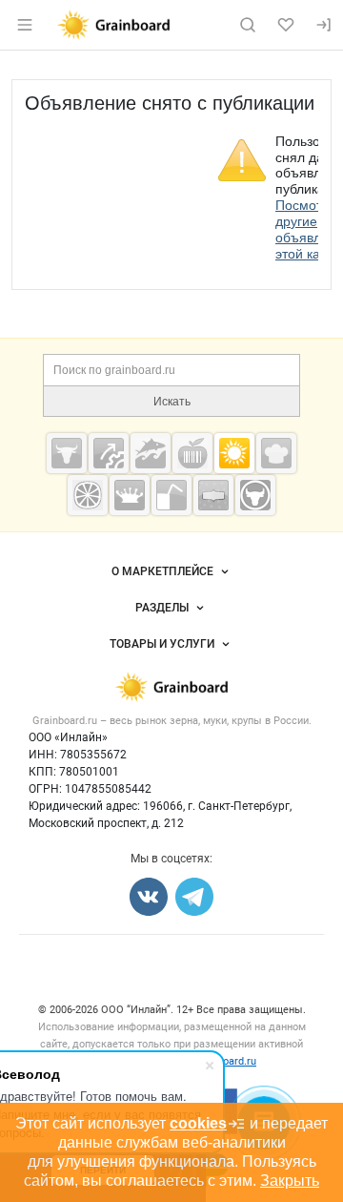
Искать (172, 401)
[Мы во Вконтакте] (149, 897)
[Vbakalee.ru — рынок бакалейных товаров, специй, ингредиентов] (213, 495)
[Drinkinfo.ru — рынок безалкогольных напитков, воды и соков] (171, 495)
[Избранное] (286, 25)
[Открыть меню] (25, 25)
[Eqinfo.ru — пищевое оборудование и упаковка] (108, 453)
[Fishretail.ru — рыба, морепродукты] (150, 453)
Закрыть (289, 1180)
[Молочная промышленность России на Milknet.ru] (129, 495)
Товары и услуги (162, 644)
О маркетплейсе (162, 571)
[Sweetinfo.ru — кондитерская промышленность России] (276, 453)
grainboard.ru (224, 1061)
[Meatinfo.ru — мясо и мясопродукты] (66, 453)
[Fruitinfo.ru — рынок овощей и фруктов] (87, 495)
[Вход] (324, 25)
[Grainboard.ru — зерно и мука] (234, 453)
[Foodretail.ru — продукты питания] (192, 453)
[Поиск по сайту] (248, 25)
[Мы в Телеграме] (194, 897)
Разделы (162, 607)
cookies (198, 1123)
